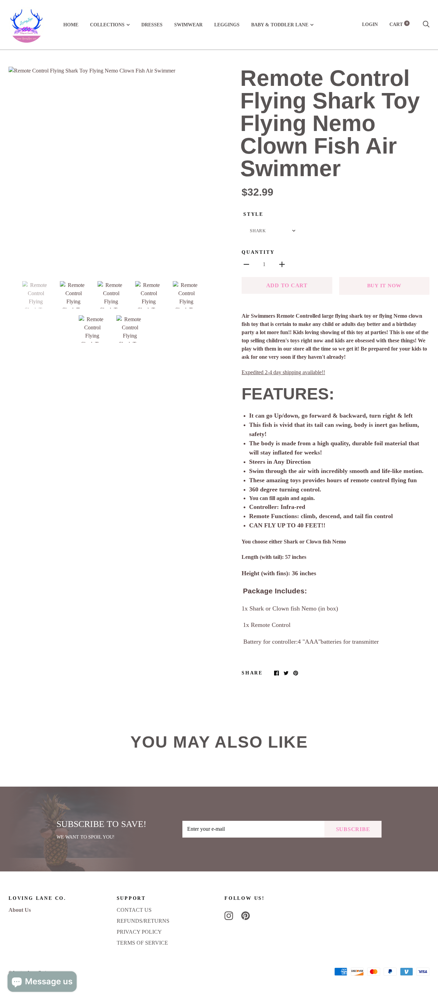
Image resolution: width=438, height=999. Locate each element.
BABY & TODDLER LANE (279, 24)
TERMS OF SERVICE (142, 943)
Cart (398, 24)
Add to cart (287, 285)
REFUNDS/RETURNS (143, 921)
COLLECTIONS (107, 24)
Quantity (258, 252)
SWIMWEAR (188, 24)
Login (370, 24)
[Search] (426, 24)
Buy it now (384, 285)
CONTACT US (134, 910)
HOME (70, 24)
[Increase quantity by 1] (282, 264)
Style (253, 214)
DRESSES (152, 24)
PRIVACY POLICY (139, 932)
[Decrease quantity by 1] (246, 264)
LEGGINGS (227, 24)
